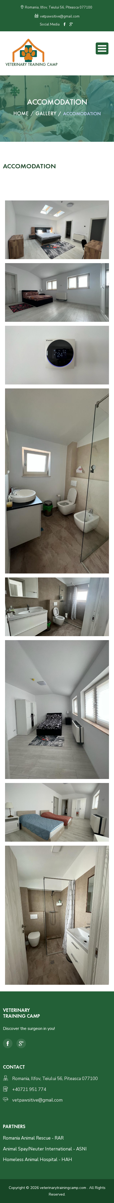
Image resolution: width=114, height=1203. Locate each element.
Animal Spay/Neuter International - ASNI (45, 1149)
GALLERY (46, 113)
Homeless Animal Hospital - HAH (37, 1160)
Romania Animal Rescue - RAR (33, 1138)
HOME (21, 113)
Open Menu (102, 48)
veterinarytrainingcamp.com (63, 1187)
